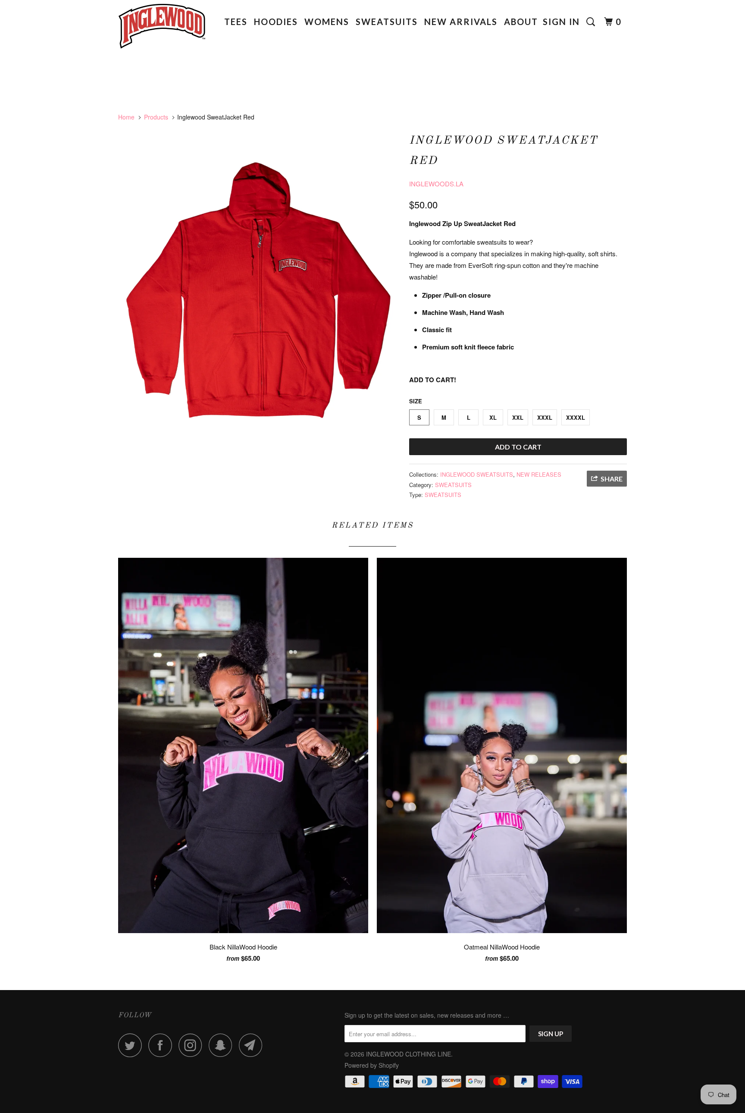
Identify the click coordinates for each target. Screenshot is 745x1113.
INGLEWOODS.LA (436, 183)
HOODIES (276, 21)
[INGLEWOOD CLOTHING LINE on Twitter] (132, 1045)
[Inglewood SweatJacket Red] (259, 291)
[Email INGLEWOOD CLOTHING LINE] (253, 1045)
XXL (517, 417)
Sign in (561, 21)
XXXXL (575, 417)
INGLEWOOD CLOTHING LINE (408, 1054)
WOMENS (326, 21)
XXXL (544, 417)
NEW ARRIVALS (461, 21)
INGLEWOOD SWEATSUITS (476, 474)
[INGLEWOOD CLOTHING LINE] (162, 29)
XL (493, 417)
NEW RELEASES (538, 474)
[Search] (592, 22)
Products (156, 117)
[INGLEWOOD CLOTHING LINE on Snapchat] (223, 1045)
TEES (235, 21)
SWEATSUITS (387, 21)
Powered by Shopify (371, 1065)
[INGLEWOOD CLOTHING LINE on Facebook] (162, 1045)
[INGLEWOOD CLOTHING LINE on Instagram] (192, 1045)
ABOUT (521, 21)
